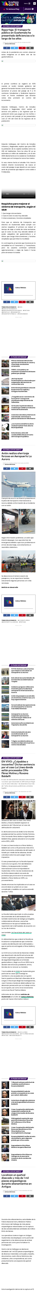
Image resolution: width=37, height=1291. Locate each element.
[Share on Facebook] (6, 48)
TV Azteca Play (12, 9)
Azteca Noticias (10, 44)
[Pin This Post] (22, 48)
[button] (34, 3)
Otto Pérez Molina (27, 1034)
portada (27, 310)
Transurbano (23, 314)
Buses (20, 307)
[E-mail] (5, 298)
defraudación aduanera (10, 1034)
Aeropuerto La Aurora (10, 622)
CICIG (18, 971)
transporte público (9, 314)
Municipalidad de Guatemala (12, 310)
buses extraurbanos (9, 308)
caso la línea (22, 1032)
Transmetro (15, 312)
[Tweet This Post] (14, 48)
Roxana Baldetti (16, 1035)
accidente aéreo (24, 620)
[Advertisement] (18, 336)
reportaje (6, 312)
